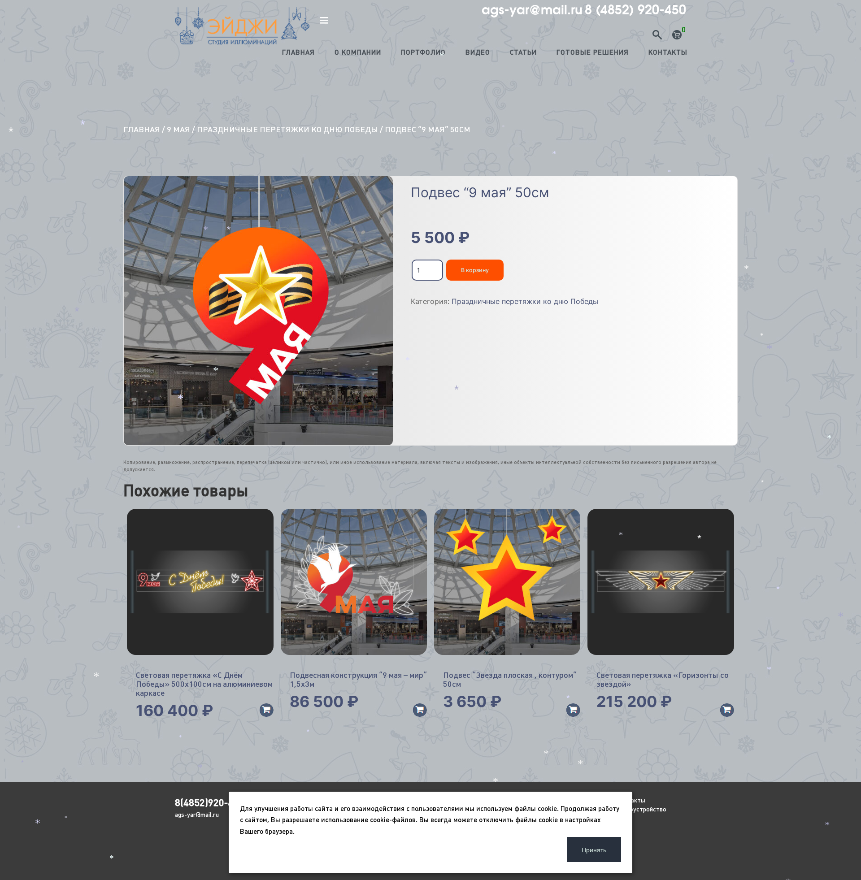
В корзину (475, 270)
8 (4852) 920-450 (635, 10)
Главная (298, 52)
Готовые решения (593, 52)
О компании (358, 52)
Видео (477, 52)
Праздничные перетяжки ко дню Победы (287, 129)
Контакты (667, 52)
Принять (594, 849)
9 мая (178, 129)
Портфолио (423, 52)
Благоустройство (641, 809)
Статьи (523, 52)
